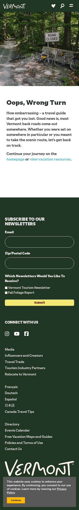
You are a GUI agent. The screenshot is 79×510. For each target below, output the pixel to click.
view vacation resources (50, 159)
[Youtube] (16, 334)
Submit (39, 302)
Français (11, 387)
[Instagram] (7, 334)
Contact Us (13, 449)
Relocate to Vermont (20, 374)
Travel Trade (14, 362)
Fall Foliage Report (21, 292)
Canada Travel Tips (19, 412)
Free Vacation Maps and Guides (28, 437)
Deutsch (11, 393)
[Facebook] (26, 334)
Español (11, 399)
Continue (16, 500)
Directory (12, 424)
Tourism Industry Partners (25, 368)
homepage (15, 159)
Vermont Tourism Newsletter (29, 287)
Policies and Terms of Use (24, 443)
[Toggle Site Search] (62, 6)
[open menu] (71, 6)
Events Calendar (17, 430)
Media (9, 349)
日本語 (10, 405)
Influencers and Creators (24, 355)
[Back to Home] (14, 6)
